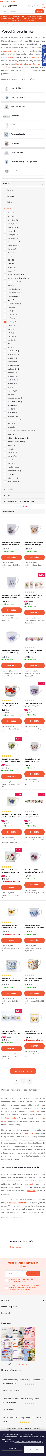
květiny (11, 326)
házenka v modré (14, 282)
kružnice (11, 318)
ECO (10, 256)
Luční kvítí (12, 336)
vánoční (11, 464)
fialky (11, 260)
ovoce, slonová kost (15, 398)
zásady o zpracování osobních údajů (29, 1442)
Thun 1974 (19, 64)
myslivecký (12, 391)
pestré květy (13, 405)
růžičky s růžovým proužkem (18, 438)
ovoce (10, 395)
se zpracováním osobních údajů (22, 1280)
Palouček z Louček (14, 402)
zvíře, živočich (13, 478)
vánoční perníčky (14, 471)
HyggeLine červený (15, 289)
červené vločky (13, 249)
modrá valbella (13, 362)
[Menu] (43, 6)
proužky (11, 424)
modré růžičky (13, 376)
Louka (10, 333)
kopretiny (12, 307)
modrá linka (12, 358)
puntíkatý (12, 427)
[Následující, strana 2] (23, 1080)
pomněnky (12, 413)
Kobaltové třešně (14, 304)
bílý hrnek (35, 1111)
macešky (11, 340)
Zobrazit (11, 887)
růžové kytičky (13, 482)
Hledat (39, 11)
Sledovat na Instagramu (20, 1364)
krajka (11, 311)
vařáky (31, 1184)
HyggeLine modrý (14, 293)
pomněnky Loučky (14, 420)
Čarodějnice (12, 235)
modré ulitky (13, 384)
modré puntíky (13, 369)
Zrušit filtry (24, 506)
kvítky (10, 329)
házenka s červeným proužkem (19, 278)
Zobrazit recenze (15, 1247)
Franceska (12, 264)
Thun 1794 (28, 1133)
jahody (11, 300)
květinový (12, 322)
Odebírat (33, 1273)
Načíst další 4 (21, 1071)
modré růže (12, 373)
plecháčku (31, 1190)
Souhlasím (34, 1449)
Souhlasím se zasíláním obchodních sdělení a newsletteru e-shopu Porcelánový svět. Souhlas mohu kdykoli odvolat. (24, 1287)
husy (10, 286)
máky (10, 344)
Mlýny (10, 347)
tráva (10, 460)
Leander (28, 64)
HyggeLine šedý (14, 296)
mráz (10, 387)
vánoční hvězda (14, 467)
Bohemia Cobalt (14, 227)
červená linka (13, 238)
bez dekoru (13, 220)
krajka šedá (12, 315)
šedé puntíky (13, 456)
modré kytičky (13, 365)
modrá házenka (14, 351)
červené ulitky (13, 246)
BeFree (11, 213)
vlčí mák (11, 474)
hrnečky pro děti (36, 57)
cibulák (11, 57)
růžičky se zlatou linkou (16, 442)
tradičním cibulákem (9, 1118)
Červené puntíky (14, 242)
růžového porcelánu (17, 1202)
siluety (11, 449)
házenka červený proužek (17, 275)
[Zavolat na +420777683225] (29, 6)
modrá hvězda (13, 355)
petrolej (11, 409)
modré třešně (13, 380)
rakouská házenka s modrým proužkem (22, 431)
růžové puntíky (13, 445)
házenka (12, 267)
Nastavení (12, 1448)
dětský (11, 253)
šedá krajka (12, 453)
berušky (12, 217)
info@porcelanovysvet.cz (8, 1)
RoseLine (11, 434)
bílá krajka (12, 224)
